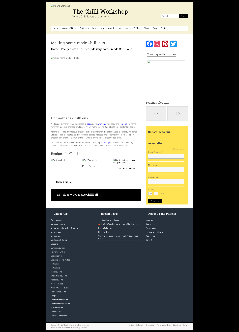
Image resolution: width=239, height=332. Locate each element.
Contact (164, 28)
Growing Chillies (69, 28)
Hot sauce (55, 264)
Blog (155, 28)
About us (149, 220)
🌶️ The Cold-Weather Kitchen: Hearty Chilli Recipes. (118, 224)
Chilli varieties (56, 236)
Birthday (151, 189)
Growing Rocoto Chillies (60, 260)
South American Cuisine (60, 304)
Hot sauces (55, 268)
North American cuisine (60, 288)
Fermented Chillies (58, 252)
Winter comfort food (59, 316)
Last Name (153, 177)
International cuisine (59, 276)
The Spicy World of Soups (108, 220)
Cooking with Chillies (59, 240)
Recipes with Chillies (88, 28)
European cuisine (58, 248)
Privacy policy (151, 228)
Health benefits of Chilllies (129, 28)
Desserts (54, 244)
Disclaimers (150, 236)
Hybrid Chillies (103, 232)
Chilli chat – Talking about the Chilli (64, 228)
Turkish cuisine (57, 308)
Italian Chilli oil (127, 168)
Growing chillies (57, 256)
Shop (146, 28)
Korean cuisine (57, 280)
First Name (153, 165)
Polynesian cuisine (58, 292)
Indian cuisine (56, 272)
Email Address (155, 152)
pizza (88, 124)
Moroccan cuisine (58, 284)
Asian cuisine (56, 220)
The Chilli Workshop (100, 11)
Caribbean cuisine (58, 224)
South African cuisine (59, 300)
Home (55, 28)
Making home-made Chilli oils (111, 49)
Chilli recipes (56, 232)
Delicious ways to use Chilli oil (77, 194)
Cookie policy (151, 224)
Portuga (106, 142)
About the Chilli (107, 28)
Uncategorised (56, 312)
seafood (123, 124)
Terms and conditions (154, 232)
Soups (53, 296)
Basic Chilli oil (64, 181)
